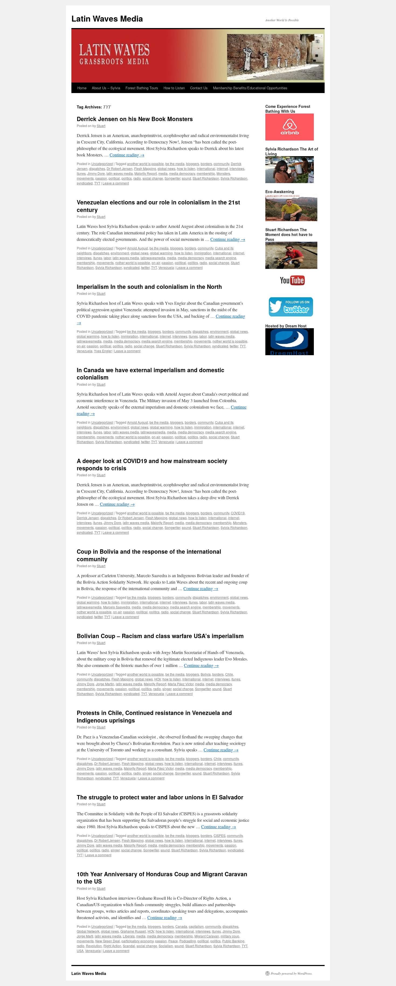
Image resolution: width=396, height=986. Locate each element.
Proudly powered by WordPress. (291, 973)
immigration (202, 253)
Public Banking (233, 941)
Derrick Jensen (88, 517)
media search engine (220, 257)
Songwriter (172, 178)
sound (186, 178)
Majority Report (145, 173)
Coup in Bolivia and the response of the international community (149, 555)
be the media (175, 163)
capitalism (196, 926)
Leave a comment (116, 183)
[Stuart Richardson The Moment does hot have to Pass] (291, 267)
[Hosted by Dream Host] (289, 354)
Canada (181, 926)
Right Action (112, 945)
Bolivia (206, 674)
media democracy (182, 173)
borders (206, 163)
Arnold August (137, 248)
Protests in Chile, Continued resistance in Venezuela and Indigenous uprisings (154, 716)
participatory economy (137, 941)
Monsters (223, 173)
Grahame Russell (133, 931)
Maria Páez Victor (180, 684)
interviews (237, 168)
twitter (145, 267)
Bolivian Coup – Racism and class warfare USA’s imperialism (160, 636)
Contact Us (199, 87)
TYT (97, 183)
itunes (81, 173)
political (114, 178)
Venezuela (166, 267)
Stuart (101, 125)
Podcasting (187, 941)
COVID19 (238, 513)
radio (137, 178)
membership (206, 173)
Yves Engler (103, 350)
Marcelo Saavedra (116, 607)
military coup (230, 936)
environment (120, 253)
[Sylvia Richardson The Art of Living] (289, 182)
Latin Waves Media (107, 18)
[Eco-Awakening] (291, 220)
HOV (157, 679)
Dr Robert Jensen (120, 168)
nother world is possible (132, 262)
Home (81, 87)
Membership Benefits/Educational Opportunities (250, 87)
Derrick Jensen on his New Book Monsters (135, 119)
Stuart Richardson (206, 178)
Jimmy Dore (96, 173)
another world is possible (145, 163)
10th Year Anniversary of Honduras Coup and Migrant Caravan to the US (162, 877)
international (206, 168)
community (221, 163)
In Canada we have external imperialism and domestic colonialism (150, 373)
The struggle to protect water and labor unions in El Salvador (160, 797)
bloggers (192, 163)
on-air (156, 262)
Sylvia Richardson (234, 178)
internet (222, 168)
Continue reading (127, 155)
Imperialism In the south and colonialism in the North (149, 286)
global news (166, 168)
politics (126, 178)
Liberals (129, 936)
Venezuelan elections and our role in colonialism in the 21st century (158, 205)
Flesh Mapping (145, 168)
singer (166, 688)
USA (80, 950)
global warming (161, 253)
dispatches (97, 168)
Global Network (88, 931)
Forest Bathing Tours (142, 87)
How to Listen (174, 87)
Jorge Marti (85, 936)
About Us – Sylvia (106, 87)
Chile (229, 674)
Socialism (166, 945)
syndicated (85, 183)
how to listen (186, 168)
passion (101, 178)
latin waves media (119, 173)
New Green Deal (107, 941)
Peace (173, 941)
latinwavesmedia (153, 257)
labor (107, 257)
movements (85, 178)
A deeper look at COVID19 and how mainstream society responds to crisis (152, 464)
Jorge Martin (105, 684)
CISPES (219, 835)
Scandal (129, 945)
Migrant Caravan (206, 936)
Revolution (94, 945)
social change (153, 178)
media (163, 173)
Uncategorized (102, 163)
